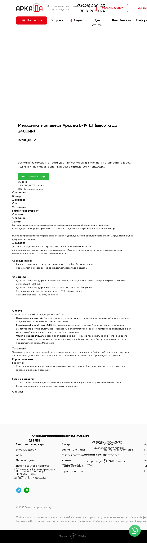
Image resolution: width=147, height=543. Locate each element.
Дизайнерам (121, 20)
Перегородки (25, 460)
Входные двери (26, 449)
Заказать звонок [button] (94, 454)
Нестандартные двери (31, 471)
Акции (78, 20)
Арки (19, 455)
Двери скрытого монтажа (32, 465)
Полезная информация (119, 449)
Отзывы (109, 444)
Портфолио (111, 455)
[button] (112, 8)
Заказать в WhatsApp (33, 176)
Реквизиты (110, 460)
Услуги (56, 20)
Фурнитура (23, 476)
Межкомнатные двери (30, 444)
